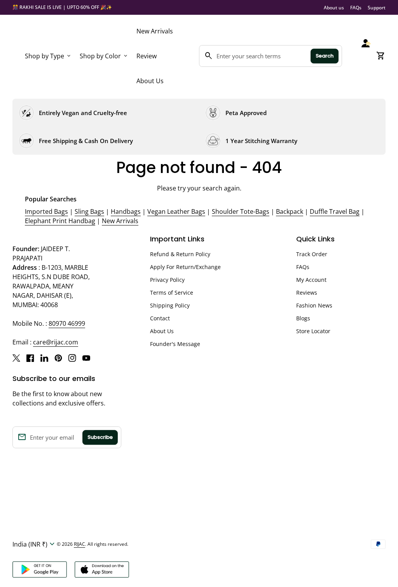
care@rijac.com (55, 342)
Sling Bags (89, 211)
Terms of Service (171, 292)
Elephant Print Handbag (60, 221)
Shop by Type (48, 56)
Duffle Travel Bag (335, 211)
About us (334, 7)
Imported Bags (46, 211)
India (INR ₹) (34, 544)
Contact (160, 318)
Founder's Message (175, 344)
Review (146, 56)
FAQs (355, 7)
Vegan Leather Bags (176, 211)
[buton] (34, 544)
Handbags (126, 211)
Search (324, 55)
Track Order (311, 254)
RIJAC (79, 544)
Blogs (303, 318)
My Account (311, 279)
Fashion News (314, 305)
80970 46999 (67, 323)
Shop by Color (104, 56)
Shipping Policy (170, 305)
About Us (150, 81)
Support (377, 7)
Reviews (306, 292)
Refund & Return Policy (180, 254)
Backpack (289, 211)
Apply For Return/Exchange (185, 267)
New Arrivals (154, 31)
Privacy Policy (167, 279)
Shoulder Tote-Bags (240, 211)
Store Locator (313, 331)
